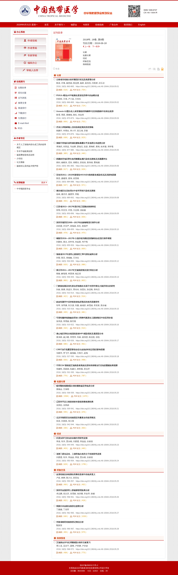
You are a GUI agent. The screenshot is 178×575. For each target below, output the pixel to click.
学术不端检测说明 (24, 151)
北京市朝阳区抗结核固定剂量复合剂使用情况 (75, 417)
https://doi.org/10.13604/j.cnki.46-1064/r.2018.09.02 (97, 102)
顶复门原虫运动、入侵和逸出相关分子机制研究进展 (78, 454)
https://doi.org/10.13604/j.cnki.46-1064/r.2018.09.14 (97, 293)
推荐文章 (22, 103)
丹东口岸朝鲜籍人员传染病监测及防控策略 (74, 127)
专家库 (86, 25)
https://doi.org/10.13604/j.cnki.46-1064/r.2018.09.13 (97, 277)
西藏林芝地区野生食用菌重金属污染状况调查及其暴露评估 (81, 159)
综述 (85, 58)
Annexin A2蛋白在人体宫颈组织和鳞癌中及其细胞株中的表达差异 (85, 111)
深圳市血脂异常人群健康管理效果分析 (73, 490)
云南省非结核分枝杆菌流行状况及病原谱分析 (75, 79)
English (141, 25)
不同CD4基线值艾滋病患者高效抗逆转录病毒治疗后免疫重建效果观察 (87, 365)
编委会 (74, 25)
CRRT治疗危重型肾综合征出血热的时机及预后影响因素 (80, 349)
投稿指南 (99, 25)
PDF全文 (76, 90)
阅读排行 (22, 108)
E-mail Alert (23, 123)
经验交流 (87, 61)
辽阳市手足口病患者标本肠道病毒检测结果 (74, 402)
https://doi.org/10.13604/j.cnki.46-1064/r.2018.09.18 (97, 356)
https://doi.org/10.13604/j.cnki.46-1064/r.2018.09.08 (97, 197)
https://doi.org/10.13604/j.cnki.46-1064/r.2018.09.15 (97, 309)
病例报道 (87, 64)
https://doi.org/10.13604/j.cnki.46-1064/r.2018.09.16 (97, 324)
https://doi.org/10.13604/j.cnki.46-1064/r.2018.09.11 (97, 245)
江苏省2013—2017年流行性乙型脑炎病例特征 (76, 206)
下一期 (95, 46)
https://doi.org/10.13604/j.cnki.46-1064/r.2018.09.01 (97, 86)
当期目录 (22, 88)
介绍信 (20, 158)
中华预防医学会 (23, 189)
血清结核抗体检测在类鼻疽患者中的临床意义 (75, 474)
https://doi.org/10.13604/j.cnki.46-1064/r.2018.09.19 (97, 372)
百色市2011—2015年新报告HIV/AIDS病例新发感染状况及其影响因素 (86, 175)
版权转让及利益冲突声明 (27, 166)
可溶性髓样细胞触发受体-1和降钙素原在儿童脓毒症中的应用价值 (84, 318)
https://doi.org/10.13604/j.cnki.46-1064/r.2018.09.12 (97, 261)
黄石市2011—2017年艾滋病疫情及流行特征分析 (77, 270)
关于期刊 (59, 25)
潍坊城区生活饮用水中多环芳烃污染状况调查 (75, 191)
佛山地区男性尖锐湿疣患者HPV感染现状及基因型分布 (79, 333)
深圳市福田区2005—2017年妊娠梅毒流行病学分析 (78, 222)
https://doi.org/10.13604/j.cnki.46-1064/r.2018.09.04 (97, 134)
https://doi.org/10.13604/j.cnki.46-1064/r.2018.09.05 (97, 150)
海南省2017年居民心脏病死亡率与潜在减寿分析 (77, 254)
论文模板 (20, 162)
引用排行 (22, 118)
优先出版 (22, 93)
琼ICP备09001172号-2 (89, 565)
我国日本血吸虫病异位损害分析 (70, 506)
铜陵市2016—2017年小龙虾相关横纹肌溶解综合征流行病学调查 (84, 238)
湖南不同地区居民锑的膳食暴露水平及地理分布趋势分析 (80, 143)
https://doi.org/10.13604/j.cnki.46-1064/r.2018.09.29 (97, 549)
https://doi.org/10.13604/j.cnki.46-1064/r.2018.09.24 (97, 461)
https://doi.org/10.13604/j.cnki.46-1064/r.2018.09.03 (97, 118)
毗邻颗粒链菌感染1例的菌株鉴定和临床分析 (75, 386)
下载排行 (22, 113)
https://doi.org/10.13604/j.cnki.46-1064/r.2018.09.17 (97, 340)
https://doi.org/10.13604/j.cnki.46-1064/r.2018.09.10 (97, 229)
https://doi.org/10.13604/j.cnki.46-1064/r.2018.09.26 (97, 497)
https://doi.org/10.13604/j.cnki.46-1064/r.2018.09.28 (97, 529)
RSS (20, 128)
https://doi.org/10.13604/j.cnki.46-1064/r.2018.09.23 (97, 445)
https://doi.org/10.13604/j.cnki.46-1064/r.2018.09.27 (97, 513)
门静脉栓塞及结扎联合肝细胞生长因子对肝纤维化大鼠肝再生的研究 (85, 286)
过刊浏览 (22, 98)
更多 (43, 182)
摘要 (60, 90)
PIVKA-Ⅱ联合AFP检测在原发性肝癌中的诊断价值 (77, 95)
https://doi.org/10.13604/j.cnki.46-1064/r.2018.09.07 (97, 182)
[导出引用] (149, 69)
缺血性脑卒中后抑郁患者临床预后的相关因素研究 (77, 302)
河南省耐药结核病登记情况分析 (70, 522)
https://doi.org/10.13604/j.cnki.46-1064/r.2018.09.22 (97, 424)
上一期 (87, 46)
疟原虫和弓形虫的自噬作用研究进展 (72, 438)
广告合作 (114, 25)
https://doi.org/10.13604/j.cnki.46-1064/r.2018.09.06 (97, 166)
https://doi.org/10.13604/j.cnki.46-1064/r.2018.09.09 (97, 213)
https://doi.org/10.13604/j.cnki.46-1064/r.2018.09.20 (97, 393)
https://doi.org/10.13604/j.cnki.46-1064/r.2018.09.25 (97, 481)
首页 (46, 25)
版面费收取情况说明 (25, 155)
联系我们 (128, 25)
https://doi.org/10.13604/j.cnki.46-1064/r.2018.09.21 (97, 408)
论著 (85, 52)
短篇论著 (87, 55)
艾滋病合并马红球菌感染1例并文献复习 (73, 542)
